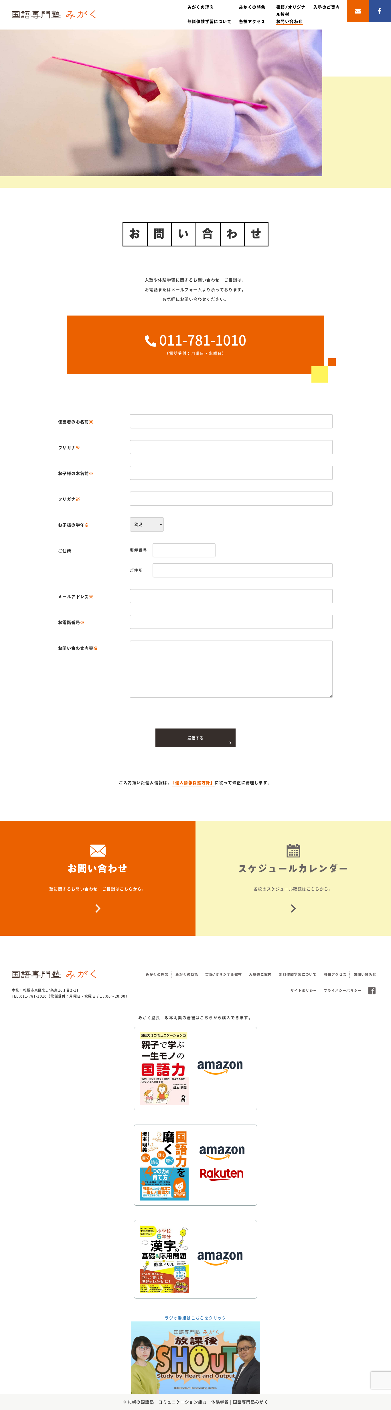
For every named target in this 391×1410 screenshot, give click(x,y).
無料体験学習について (209, 21)
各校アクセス (252, 21)
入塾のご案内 (326, 7)
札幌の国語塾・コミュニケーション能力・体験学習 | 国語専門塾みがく (198, 1402)
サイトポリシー (304, 990)
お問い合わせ (289, 21)
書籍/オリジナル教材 (223, 974)
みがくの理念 (200, 7)
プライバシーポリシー (343, 990)
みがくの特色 (252, 7)
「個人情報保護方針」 (193, 783)
